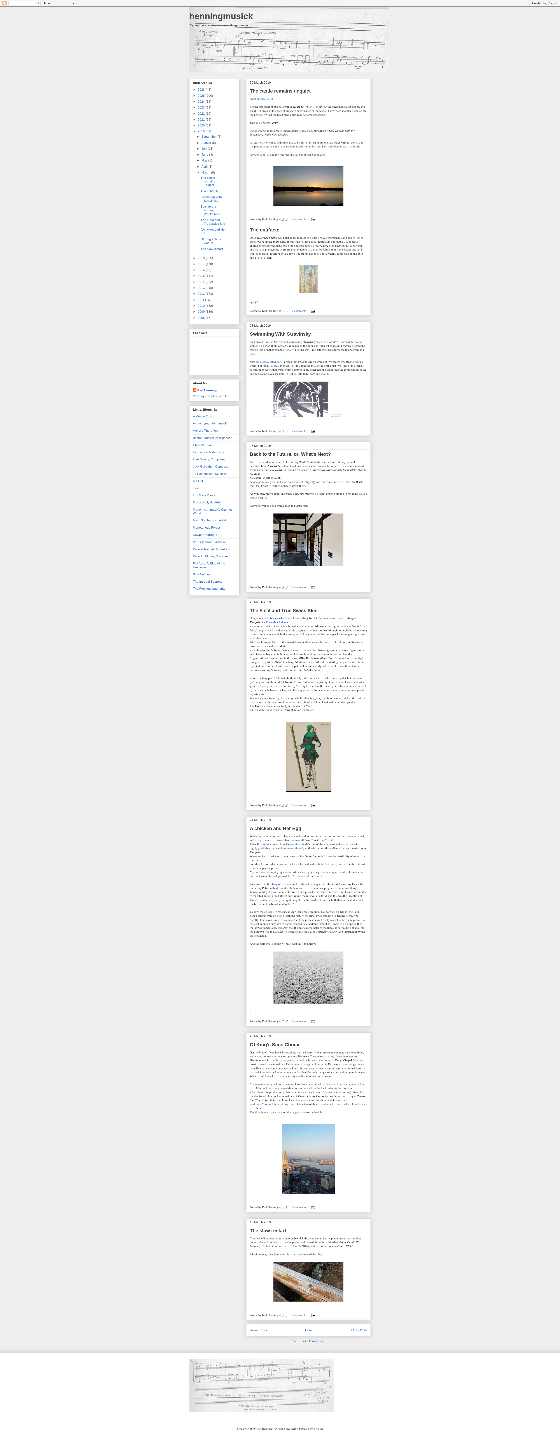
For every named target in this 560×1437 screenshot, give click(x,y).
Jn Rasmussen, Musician (210, 473)
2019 (202, 131)
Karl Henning (207, 390)
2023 (202, 107)
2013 (202, 287)
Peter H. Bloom (259, 844)
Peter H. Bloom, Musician (210, 556)
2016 (202, 270)
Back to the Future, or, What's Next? (290, 454)
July (204, 148)
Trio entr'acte (264, 230)
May (204, 160)
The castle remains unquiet (280, 91)
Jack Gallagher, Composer (211, 466)
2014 (202, 282)
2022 (202, 113)
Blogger (318, 1428)
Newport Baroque (205, 534)
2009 (202, 311)
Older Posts (359, 1330)
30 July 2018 (264, 99)
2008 (202, 317)
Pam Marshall (264, 1104)
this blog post (275, 884)
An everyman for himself (210, 423)
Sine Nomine (202, 574)
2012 (202, 293)
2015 (202, 275)
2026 (202, 89)
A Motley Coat (202, 416)
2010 (202, 305)
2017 (202, 264)
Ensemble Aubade (277, 622)
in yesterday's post (281, 618)
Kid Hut (198, 481)
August (206, 142)
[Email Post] (312, 219)
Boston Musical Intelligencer (212, 438)
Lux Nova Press (204, 495)
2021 (202, 119)
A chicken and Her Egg (275, 828)
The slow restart (268, 1230)
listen (196, 488)
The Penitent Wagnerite (209, 588)
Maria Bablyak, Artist (207, 502)
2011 (201, 299)
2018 (202, 258)
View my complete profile (210, 396)
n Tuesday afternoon (269, 362)
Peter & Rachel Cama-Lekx (212, 549)
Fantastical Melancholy (209, 452)
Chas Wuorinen (203, 445)
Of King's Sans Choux (274, 1044)
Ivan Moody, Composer (209, 459)
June (205, 154)
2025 (202, 95)
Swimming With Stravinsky (280, 334)
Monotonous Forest (206, 527)
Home (309, 1330)
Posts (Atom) (316, 1341)
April (204, 166)
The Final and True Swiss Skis (283, 610)
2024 (202, 101)
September (209, 136)
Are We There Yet (205, 430)
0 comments (299, 219)
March (206, 172)
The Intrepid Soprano (207, 581)
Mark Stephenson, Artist (209, 520)
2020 (202, 125)
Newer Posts (258, 1330)
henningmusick (221, 16)
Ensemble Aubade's (298, 844)
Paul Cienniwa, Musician (210, 542)
